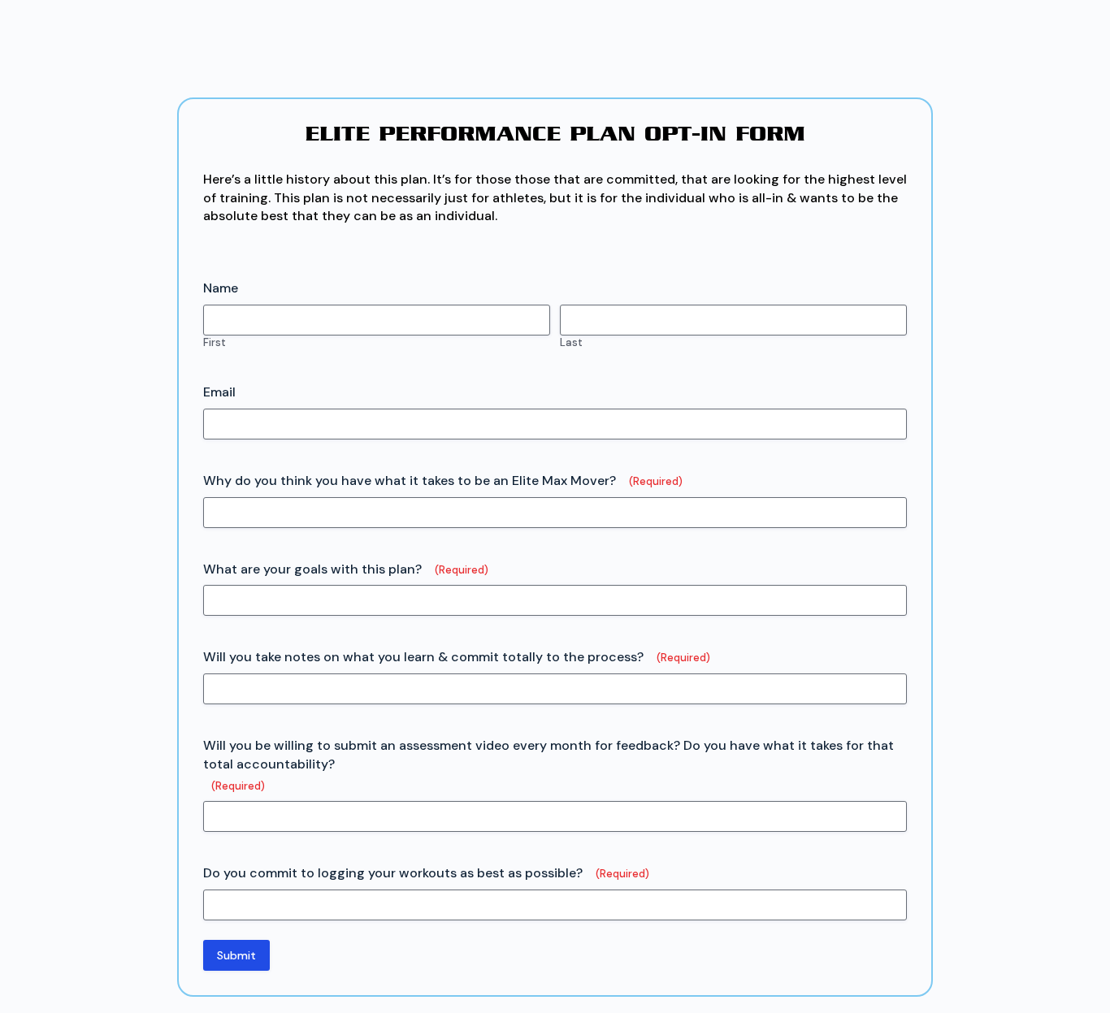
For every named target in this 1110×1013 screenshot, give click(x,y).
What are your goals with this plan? (345, 569)
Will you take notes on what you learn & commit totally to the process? (456, 656)
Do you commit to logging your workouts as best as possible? (426, 872)
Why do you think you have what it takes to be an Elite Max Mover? (443, 480)
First (214, 342)
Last (571, 342)
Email (219, 391)
